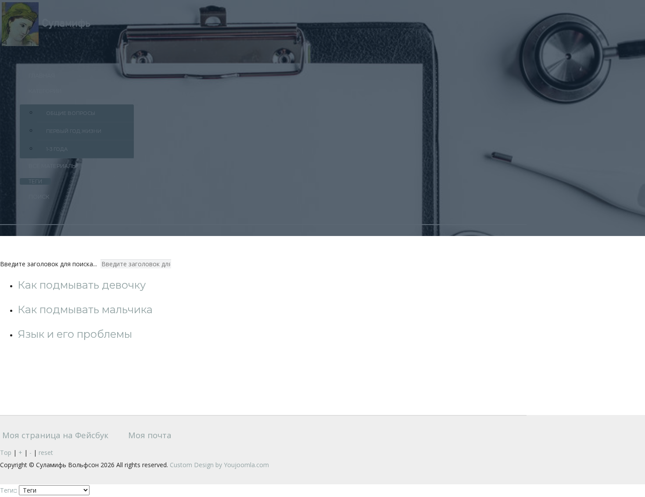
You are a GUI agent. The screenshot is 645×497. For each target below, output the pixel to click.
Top (5, 452)
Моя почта (149, 434)
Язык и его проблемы (75, 334)
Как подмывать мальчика (85, 309)
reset (46, 452)
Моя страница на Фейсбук (54, 434)
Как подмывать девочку (82, 285)
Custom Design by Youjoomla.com (219, 465)
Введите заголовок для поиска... (49, 264)
